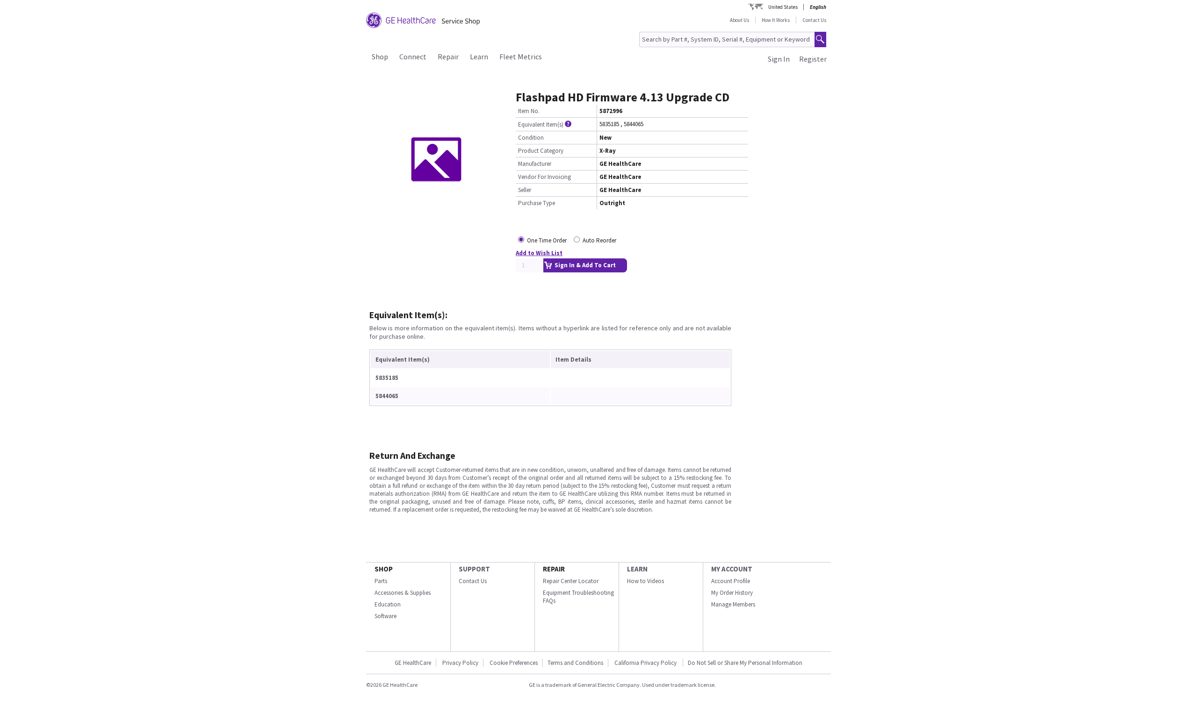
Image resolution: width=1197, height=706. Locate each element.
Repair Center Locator (570, 581)
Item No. (529, 111)
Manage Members (733, 604)
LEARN (637, 568)
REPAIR (554, 568)
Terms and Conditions (575, 663)
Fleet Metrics (520, 56)
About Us (739, 20)
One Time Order (547, 240)
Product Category (540, 151)
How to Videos (645, 581)
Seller (524, 190)
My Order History (732, 593)
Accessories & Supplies (403, 593)
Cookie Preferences (514, 663)
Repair (448, 56)
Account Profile (730, 581)
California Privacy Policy (646, 663)
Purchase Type (536, 203)
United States (783, 7)
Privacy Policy (460, 663)
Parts (381, 581)
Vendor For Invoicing (544, 177)
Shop (380, 56)
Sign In (779, 59)
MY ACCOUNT (731, 568)
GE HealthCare (413, 663)
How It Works (776, 20)
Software (386, 616)
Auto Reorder (599, 240)
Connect (412, 56)
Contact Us (814, 20)
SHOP (384, 568)
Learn (479, 56)
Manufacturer (534, 164)
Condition (531, 138)
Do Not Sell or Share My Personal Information (745, 663)
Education (388, 604)
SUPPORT (474, 568)
